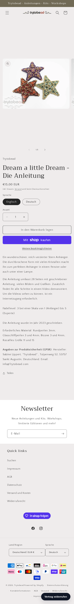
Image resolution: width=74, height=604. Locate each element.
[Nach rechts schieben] (45, 150)
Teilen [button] (10, 373)
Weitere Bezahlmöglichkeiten (37, 248)
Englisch (11, 201)
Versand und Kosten (19, 493)
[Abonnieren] (63, 433)
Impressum (13, 468)
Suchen (11, 460)
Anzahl (6, 210)
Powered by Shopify (34, 585)
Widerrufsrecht (16, 501)
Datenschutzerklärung (57, 585)
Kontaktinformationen (20, 591)
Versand (18, 189)
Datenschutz (14, 485)
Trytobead (19, 585)
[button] (7, 13)
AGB (9, 476)
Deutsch (31, 201)
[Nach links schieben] (29, 150)
